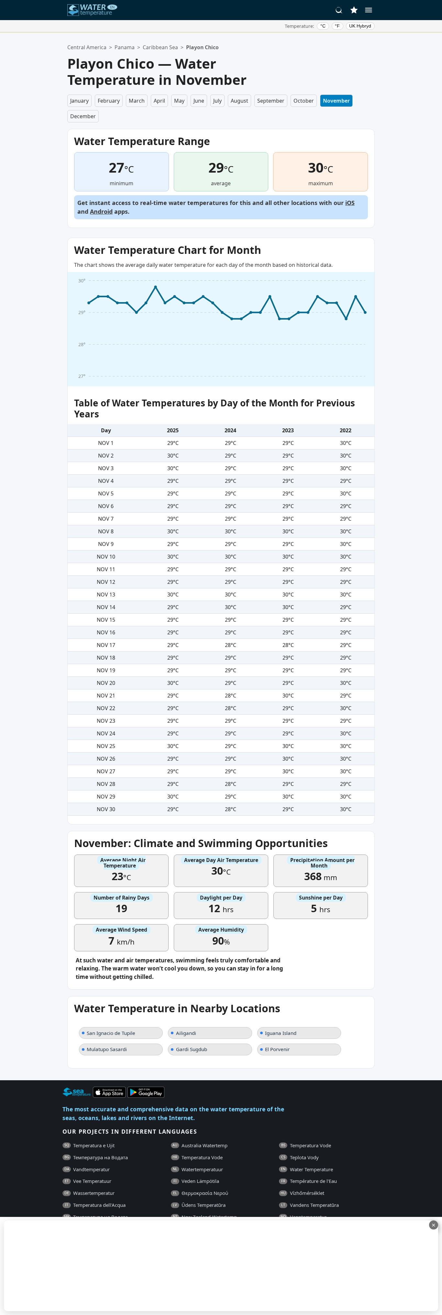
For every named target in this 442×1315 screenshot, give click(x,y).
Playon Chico (202, 47)
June (198, 100)
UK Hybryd (360, 25)
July (217, 100)
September (270, 100)
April (159, 100)
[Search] (339, 10)
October (303, 100)
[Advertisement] (157, 1265)
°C (323, 25)
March (137, 100)
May (179, 100)
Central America (86, 47)
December (83, 116)
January (79, 100)
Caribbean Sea (160, 47)
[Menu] (368, 10)
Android (101, 211)
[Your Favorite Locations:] (354, 10)
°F (337, 25)
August (239, 100)
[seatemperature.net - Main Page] (92, 10)
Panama (125, 47)
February (109, 100)
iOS (350, 203)
